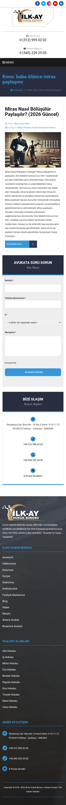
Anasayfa (18, 90)
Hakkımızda (9, 563)
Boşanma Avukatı (12, 626)
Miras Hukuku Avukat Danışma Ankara (36, 127)
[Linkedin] (61, 3)
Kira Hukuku (9, 688)
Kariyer (6, 576)
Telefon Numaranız (15, 298)
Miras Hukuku (10, 663)
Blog (5, 601)
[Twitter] (43, 3)
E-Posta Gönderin (33, 476)
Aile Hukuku (9, 650)
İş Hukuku (8, 657)
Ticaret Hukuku (11, 694)
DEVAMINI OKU (14, 244)
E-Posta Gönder (17, 769)
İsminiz (9, 280)
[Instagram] (49, 3)
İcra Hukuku (9, 669)
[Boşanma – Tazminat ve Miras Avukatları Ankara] (33, 17)
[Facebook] (37, 3)
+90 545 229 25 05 (33, 460)
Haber (5, 607)
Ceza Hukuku (9, 707)
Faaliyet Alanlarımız (13, 594)
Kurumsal (7, 569)
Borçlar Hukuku (11, 675)
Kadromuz (8, 582)
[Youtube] (55, 3)
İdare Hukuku (9, 700)
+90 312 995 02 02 (33, 444)
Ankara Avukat (10, 619)
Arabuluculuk (9, 588)
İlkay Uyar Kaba (22, 123)
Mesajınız (10, 332)
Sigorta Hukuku (11, 682)
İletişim (6, 613)
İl (6, 315)
